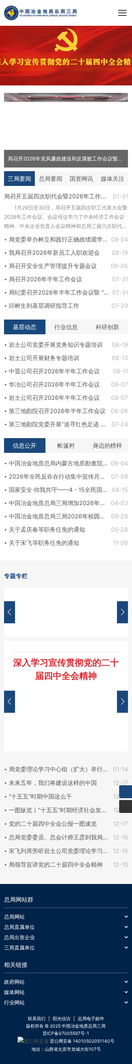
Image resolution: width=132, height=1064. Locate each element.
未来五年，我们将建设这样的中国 (53, 782)
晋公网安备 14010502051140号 (82, 1041)
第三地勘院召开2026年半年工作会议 (57, 411)
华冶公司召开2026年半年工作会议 (54, 384)
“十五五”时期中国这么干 (40, 796)
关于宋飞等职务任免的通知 (44, 542)
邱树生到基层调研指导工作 (44, 305)
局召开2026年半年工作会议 (45, 279)
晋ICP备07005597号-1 (66, 1033)
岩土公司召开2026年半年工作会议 (54, 397)
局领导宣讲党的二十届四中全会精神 (56, 864)
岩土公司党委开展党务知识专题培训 (56, 344)
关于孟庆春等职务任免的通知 (47, 529)
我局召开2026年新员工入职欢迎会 (54, 252)
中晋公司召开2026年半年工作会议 (54, 371)
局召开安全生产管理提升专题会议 (53, 265)
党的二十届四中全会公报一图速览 (53, 823)
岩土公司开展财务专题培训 (44, 358)
